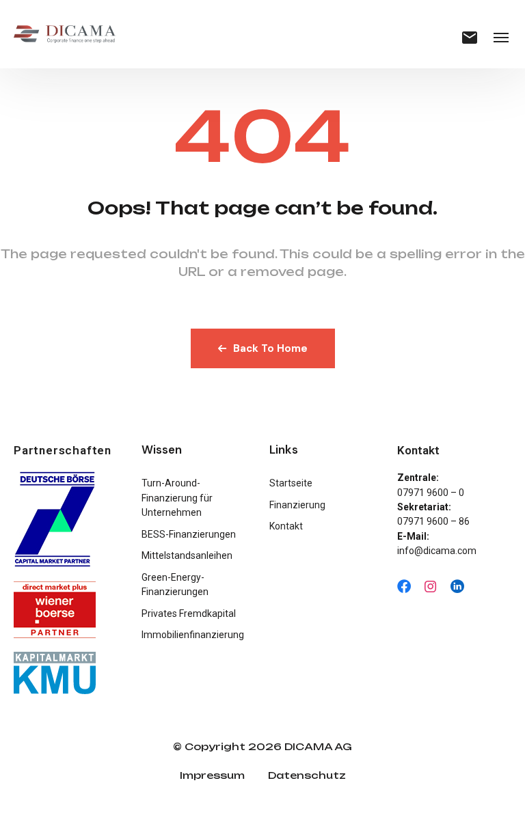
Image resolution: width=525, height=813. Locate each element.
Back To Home (270, 348)
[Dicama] (65, 34)
